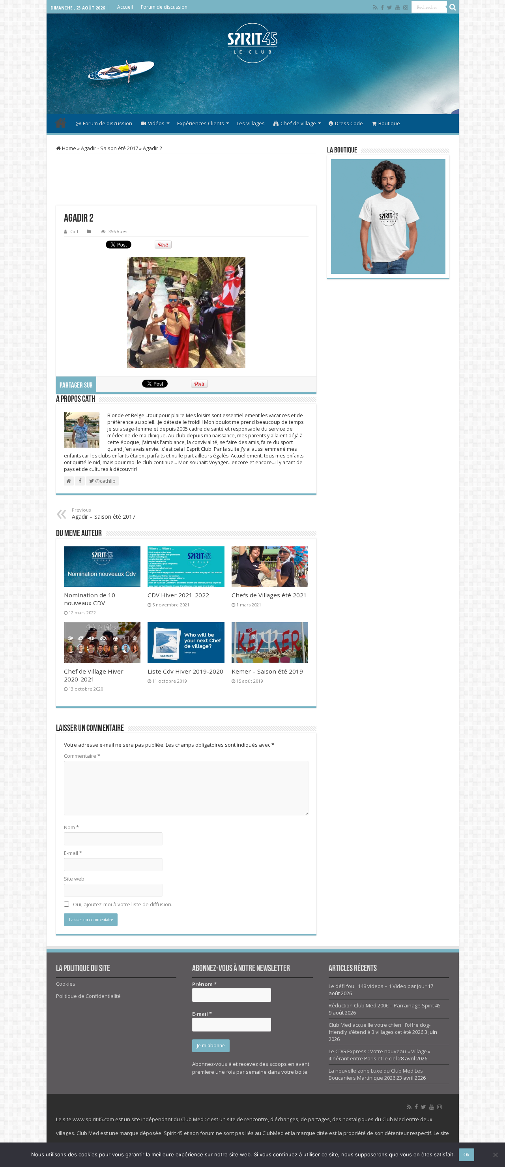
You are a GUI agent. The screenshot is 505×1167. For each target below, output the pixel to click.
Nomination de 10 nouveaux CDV (89, 599)
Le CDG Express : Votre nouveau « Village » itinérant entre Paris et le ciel (379, 1055)
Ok (466, 1155)
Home (68, 148)
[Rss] (375, 7)
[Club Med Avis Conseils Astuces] (252, 43)
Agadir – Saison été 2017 (103, 513)
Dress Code (349, 123)
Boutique (389, 123)
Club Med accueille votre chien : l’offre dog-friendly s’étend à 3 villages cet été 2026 (379, 1028)
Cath (75, 231)
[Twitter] (389, 7)
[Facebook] (382, 7)
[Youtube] (398, 7)
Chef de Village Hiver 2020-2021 (93, 675)
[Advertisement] (252, 88)
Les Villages (251, 123)
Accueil (125, 7)
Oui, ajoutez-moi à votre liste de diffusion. (122, 904)
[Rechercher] (453, 7)
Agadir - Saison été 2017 (109, 148)
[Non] (495, 1155)
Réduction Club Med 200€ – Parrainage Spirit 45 (385, 1005)
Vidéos (156, 123)
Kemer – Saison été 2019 (267, 671)
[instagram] (405, 7)
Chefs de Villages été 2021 (269, 595)
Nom (71, 827)
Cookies (65, 983)
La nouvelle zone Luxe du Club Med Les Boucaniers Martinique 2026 (376, 1074)
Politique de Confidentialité (88, 995)
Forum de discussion (164, 7)
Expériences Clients (200, 123)
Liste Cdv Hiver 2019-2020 (185, 671)
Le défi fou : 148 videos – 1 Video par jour (377, 986)
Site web (74, 878)
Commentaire (82, 755)
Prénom (204, 984)
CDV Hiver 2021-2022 (178, 595)
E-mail (73, 852)
